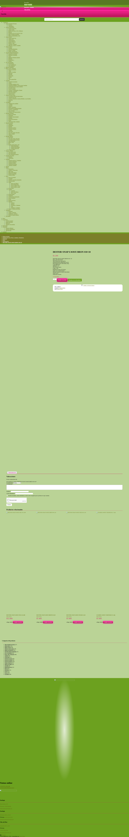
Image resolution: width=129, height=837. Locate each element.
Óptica (7, 167)
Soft (12, 206)
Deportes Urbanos (12, 129)
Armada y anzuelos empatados (14, 179)
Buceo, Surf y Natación (11, 68)
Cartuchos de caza (12, 97)
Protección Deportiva (12, 119)
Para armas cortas (12, 152)
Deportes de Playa (12, 127)
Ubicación (5, 226)
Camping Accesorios (12, 81)
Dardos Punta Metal (15, 147)
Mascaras (10, 73)
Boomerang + (11, 60)
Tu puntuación (9, 482)
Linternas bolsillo (12, 162)
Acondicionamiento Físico (14, 139)
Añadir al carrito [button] (18, 622)
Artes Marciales (11, 141)
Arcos (9, 56)
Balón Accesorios (12, 114)
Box (9, 143)
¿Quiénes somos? (9, 220)
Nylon (9, 199)
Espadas (10, 47)
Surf (9, 78)
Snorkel (10, 76)
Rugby (9, 120)
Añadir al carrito (62, 280)
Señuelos (10, 201)
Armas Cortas (11, 29)
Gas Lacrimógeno (12, 64)
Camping (8, 80)
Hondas (10, 61)
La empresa (5, 219)
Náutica (7, 166)
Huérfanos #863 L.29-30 (5, 814)
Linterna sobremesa (12, 161)
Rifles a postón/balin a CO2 (14, 35)
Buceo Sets (10, 75)
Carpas (9, 83)
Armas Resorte (11, 40)
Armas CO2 (11, 39)
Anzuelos (10, 178)
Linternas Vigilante (12, 165)
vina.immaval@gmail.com (5, 832)
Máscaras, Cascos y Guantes (14, 45)
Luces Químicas (11, 198)
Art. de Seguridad (9, 62)
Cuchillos (10, 104)
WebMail (4, 835)
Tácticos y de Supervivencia (14, 112)
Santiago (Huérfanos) (10, 229)
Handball (10, 118)
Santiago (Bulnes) (9, 228)
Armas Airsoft (9, 37)
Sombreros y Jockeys (12, 213)
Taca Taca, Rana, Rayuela (13, 132)
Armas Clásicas (9, 46)
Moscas (12, 204)
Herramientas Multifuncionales (14, 108)
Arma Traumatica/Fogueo (11, 23)
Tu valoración (9, 484)
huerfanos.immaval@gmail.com (7, 819)
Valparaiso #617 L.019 (5, 825)
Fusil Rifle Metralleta (12, 49)
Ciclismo (10, 130)
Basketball (10, 115)
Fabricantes (5, 225)
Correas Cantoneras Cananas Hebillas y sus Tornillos (19, 98)
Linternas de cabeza (12, 164)
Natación (10, 74)
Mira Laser (10, 171)
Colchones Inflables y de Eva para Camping (17, 85)
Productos (5, 22)
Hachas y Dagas (11, 50)
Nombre (8, 491)
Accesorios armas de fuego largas (15, 96)
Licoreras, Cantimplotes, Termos (15, 90)
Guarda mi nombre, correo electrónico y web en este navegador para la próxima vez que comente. (28, 495)
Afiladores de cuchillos (13, 103)
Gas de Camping (12, 89)
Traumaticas (11, 26)
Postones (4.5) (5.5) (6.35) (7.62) (15, 33)
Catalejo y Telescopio (13, 170)
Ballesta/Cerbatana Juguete (14, 57)
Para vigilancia (11, 66)
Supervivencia (11, 93)
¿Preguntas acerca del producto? (74, 280)
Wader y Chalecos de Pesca (14, 208)
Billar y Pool (11, 142)
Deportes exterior (9, 123)
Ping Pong (10, 131)
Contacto (5, 231)
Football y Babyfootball (13, 116)
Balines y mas (11, 43)
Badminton (10, 125)
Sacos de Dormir (12, 92)
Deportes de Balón (10, 113)
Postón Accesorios (12, 28)
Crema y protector (12, 212)
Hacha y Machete (12, 107)
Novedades (8, 216)
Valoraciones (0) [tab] (12, 472)
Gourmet (10, 106)
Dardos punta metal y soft (13, 144)
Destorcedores (11, 194)
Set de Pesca (11, 188)
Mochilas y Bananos (12, 91)
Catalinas (13, 190)
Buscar (82, 19)
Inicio (4, 218)
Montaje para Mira (12, 173)
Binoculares (10, 169)
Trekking (10, 135)
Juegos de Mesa (11, 149)
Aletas (9, 70)
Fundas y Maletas (9, 150)
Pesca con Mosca (14, 183)
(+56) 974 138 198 (5, 786)
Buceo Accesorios (12, 69)
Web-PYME (22, 836)
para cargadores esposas (13, 154)
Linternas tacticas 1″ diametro (14, 160)
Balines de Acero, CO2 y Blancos (15, 30)
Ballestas (10, 58)
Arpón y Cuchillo (12, 72)
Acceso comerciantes (28, 4)
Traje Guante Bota (12, 79)
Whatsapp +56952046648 (5, 806)
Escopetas (10, 99)
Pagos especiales (9, 222)
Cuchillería (8, 102)
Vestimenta (8, 210)
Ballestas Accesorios (12, 55)
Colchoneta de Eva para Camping (15, 86)
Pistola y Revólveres (12, 51)
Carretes (10, 189)
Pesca (7, 176)
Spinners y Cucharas (15, 207)
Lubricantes (10, 158)
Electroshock (11, 63)
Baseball (10, 126)
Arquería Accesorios (12, 53)
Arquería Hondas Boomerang (12, 52)
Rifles (9, 101)
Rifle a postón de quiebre (13, 34)
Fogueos (10, 24)
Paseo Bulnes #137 (4, 804)
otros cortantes (11, 110)
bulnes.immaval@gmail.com (6, 808)
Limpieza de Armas (10, 155)
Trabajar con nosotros (10, 224)
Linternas (8, 159)
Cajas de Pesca (11, 181)
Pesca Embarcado (15, 184)
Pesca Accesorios (12, 177)
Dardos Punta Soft (15, 148)
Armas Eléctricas (12, 41)
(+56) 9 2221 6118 (8, 817)
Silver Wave (60, 289)
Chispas (12, 202)
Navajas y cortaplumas (13, 109)
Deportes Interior (9, 136)
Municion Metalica (10, 67)
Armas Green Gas (12, 38)
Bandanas (10, 211)
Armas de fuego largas (10, 95)
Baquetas (10, 156)
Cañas (9, 182)
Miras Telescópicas (12, 172)
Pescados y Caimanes (15, 205)
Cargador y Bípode (12, 44)
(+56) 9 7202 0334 (4, 830)
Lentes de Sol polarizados (13, 196)
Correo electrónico (10, 493)
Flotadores (10, 195)
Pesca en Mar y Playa (15, 185)
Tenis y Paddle (11, 133)
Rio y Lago (13, 193)
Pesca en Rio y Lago (15, 187)
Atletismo (10, 124)
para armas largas (12, 153)
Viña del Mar (8, 230)
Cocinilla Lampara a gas (13, 84)
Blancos (10, 32)
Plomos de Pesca (12, 200)
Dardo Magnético (15, 146)
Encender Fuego (11, 87)
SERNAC (8, 223)
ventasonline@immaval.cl (7, 788)
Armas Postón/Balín (10, 27)
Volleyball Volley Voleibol (14, 121)
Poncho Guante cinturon (13, 215)
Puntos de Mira (11, 175)
